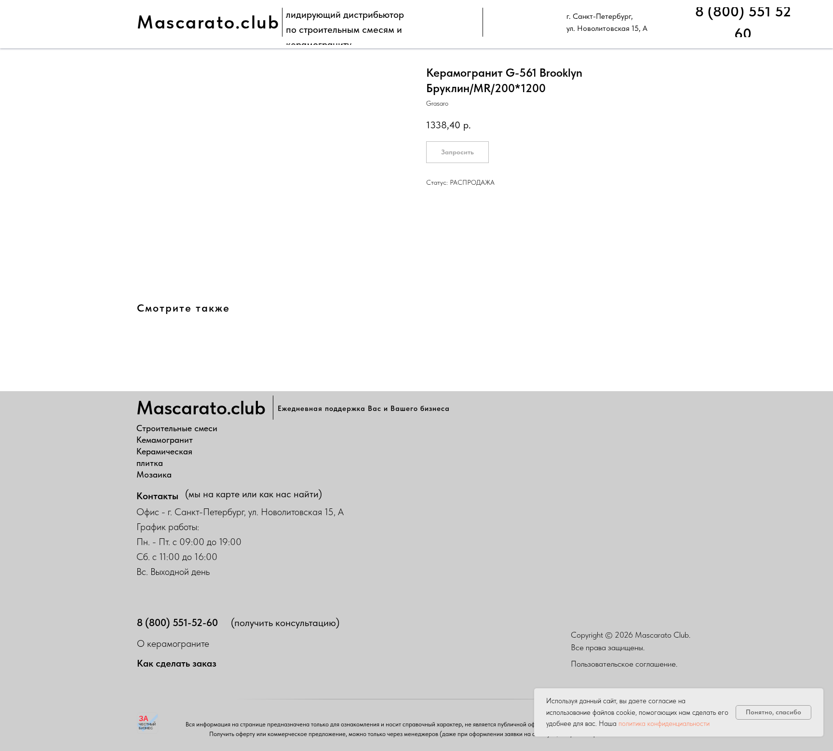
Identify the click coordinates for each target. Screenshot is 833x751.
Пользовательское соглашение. (624, 664)
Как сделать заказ (176, 663)
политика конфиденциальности (664, 723)
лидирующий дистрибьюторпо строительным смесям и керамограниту (345, 29)
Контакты (157, 496)
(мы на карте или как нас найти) (253, 494)
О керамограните (173, 643)
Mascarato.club (208, 22)
